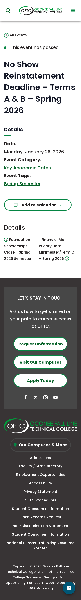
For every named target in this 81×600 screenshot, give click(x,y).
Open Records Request (40, 517)
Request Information (40, 344)
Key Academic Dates (27, 168)
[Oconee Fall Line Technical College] (40, 425)
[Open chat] (69, 588)
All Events (18, 35)
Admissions (40, 457)
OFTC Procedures (40, 500)
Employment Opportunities (40, 474)
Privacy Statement (40, 491)
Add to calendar (38, 205)
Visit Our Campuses (41, 362)
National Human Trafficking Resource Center (40, 545)
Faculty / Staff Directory (40, 466)
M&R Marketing (40, 588)
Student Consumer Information (40, 508)
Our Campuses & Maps (43, 445)
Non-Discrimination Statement (40, 525)
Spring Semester (22, 184)
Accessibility (40, 483)
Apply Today (40, 380)
